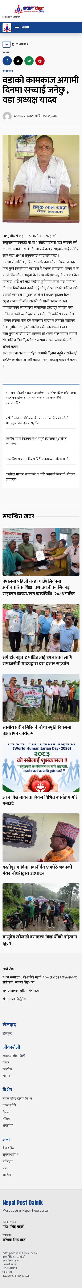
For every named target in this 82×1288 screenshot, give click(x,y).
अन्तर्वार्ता (8, 1125)
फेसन (6, 1063)
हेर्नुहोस (21, 999)
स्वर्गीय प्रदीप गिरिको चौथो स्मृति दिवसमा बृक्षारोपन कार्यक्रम (36, 441)
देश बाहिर (8, 1148)
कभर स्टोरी (9, 1105)
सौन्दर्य (7, 1076)
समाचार (8, 71)
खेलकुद (7, 1034)
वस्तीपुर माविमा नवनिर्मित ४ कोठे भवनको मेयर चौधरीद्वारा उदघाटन (40, 477)
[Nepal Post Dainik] (7, 27)
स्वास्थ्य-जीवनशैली (14, 1056)
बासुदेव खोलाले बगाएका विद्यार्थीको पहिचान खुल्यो (40, 940)
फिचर (6, 1112)
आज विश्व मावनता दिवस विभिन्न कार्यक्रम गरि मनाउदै (37, 459)
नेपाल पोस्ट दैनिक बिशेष (17, 1099)
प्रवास (6, 1168)
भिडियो (7, 1119)
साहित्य (7, 1175)
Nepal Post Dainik (23, 1203)
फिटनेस (7, 1069)
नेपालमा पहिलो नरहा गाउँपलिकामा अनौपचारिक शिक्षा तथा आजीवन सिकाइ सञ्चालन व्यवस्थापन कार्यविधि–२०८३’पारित (41, 398)
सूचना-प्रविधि (10, 1155)
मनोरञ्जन (8, 1161)
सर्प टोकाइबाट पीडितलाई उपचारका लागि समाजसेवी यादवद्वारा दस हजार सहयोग (37, 420)
